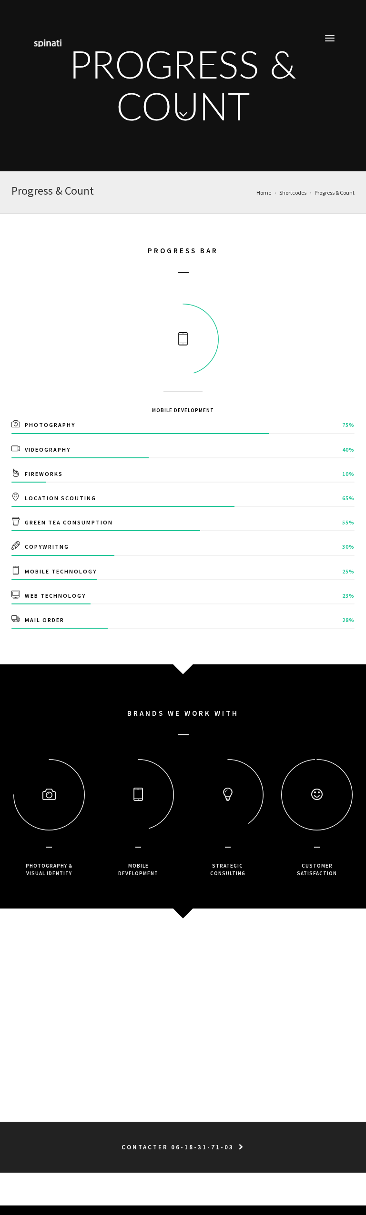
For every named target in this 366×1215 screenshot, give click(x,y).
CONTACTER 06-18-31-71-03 (178, 1147)
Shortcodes (292, 192)
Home (263, 192)
